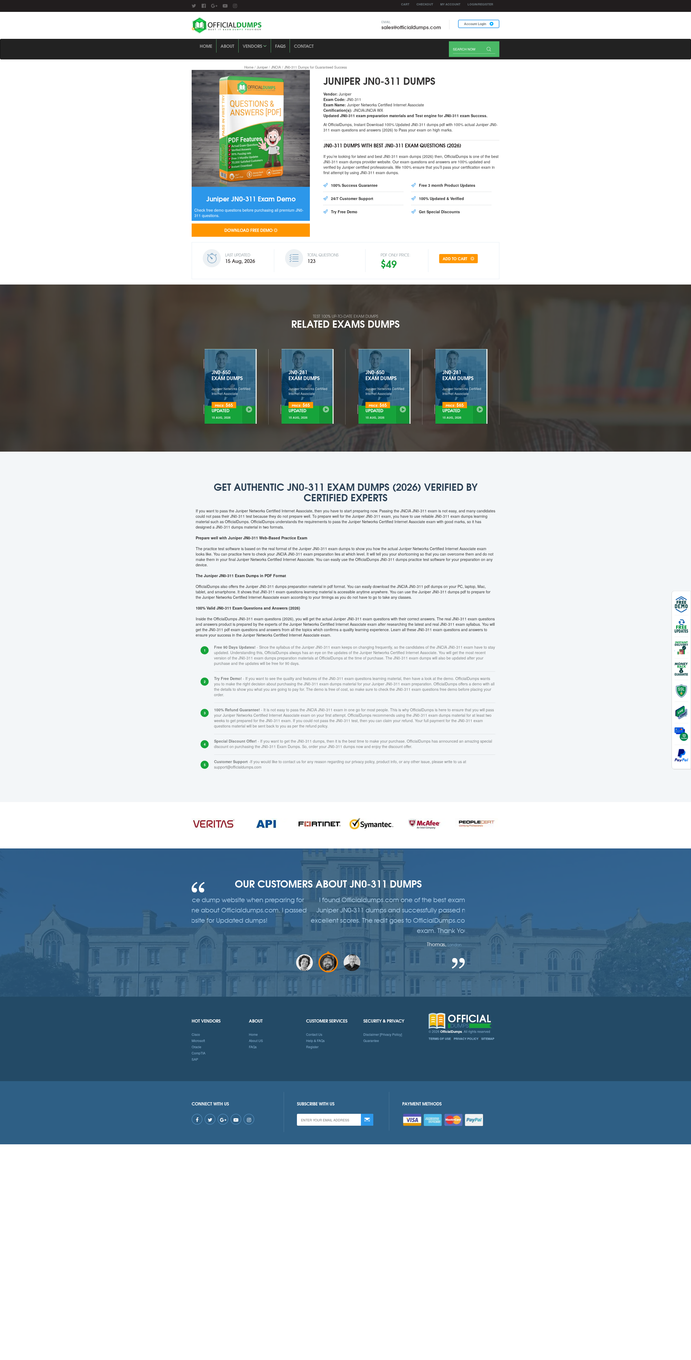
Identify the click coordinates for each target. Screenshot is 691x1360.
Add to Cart (455, 259)
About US (256, 1040)
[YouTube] (225, 5)
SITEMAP (487, 1039)
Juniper (262, 67)
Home (206, 45)
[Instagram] (235, 5)
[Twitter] (194, 5)
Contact (304, 45)
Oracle (196, 1046)
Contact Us (314, 1034)
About (227, 45)
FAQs (280, 45)
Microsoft (198, 1040)
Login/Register (480, 4)
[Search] (489, 49)
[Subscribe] (367, 1120)
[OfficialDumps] (227, 25)
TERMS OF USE (440, 1039)
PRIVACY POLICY (466, 1039)
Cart (405, 4)
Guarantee (371, 1040)
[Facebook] (204, 5)
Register (312, 1046)
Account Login (475, 23)
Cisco (196, 1034)
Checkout (424, 4)
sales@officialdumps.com (411, 27)
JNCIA (276, 67)
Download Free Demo (248, 229)
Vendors (253, 45)
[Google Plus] (214, 5)
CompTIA (198, 1053)
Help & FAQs (315, 1040)
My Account (450, 4)
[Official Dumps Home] (464, 1021)
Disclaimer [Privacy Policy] (382, 1034)
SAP (195, 1059)
